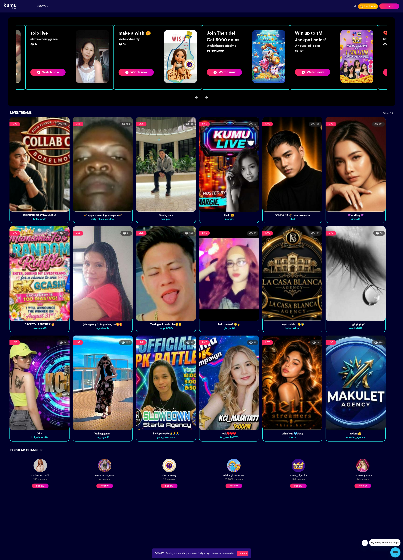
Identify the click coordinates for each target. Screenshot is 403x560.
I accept (243, 553)
